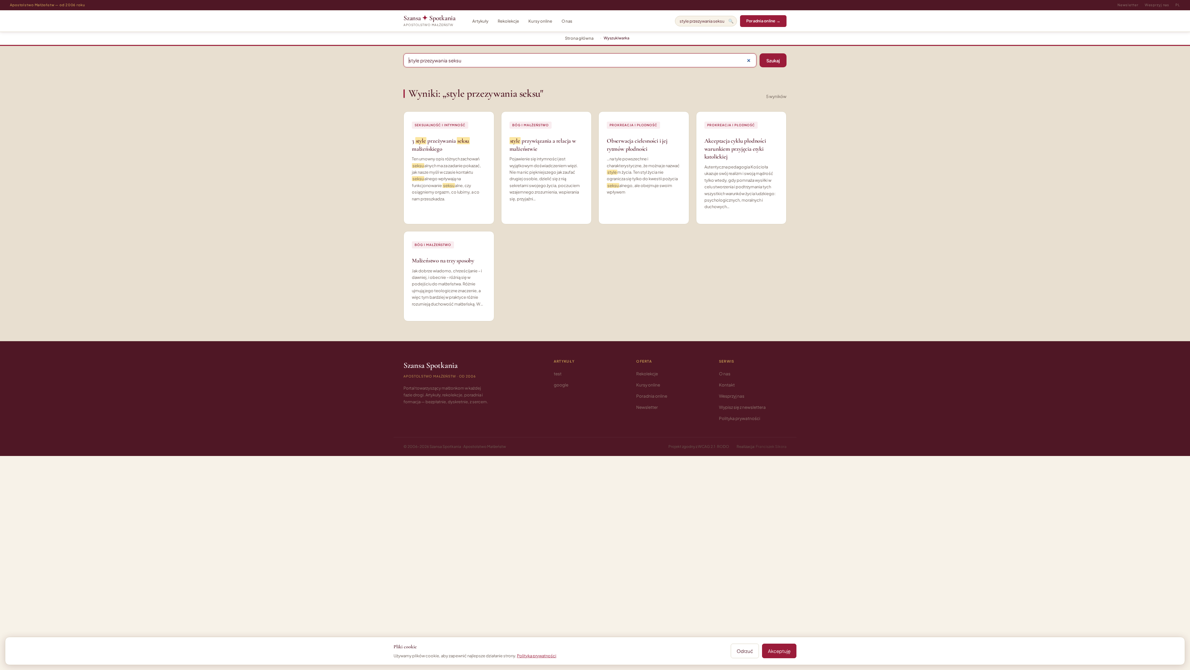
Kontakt (727, 384)
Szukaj (773, 60)
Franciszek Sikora (771, 446)
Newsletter (1128, 5)
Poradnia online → (763, 20)
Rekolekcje (508, 21)
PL (1177, 5)
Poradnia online (651, 396)
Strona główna (579, 38)
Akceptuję (779, 651)
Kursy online (540, 21)
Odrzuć (745, 651)
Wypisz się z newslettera (742, 407)
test (558, 373)
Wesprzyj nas (1157, 5)
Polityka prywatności (739, 418)
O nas (567, 21)
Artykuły (480, 21)
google (561, 384)
